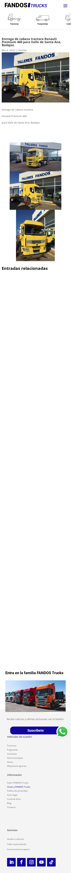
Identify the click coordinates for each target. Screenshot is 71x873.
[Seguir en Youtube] (41, 862)
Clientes (22, 50)
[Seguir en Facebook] (21, 862)
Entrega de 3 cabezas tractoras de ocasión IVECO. (32, 492)
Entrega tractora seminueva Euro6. (28, 414)
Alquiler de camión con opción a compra (31, 322)
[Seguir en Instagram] (31, 862)
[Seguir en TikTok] (51, 862)
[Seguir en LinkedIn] (11, 862)
